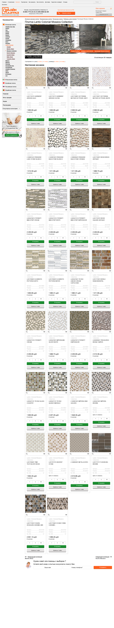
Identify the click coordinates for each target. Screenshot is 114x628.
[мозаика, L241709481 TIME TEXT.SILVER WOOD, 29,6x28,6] (35, 442)
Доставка (47, 2)
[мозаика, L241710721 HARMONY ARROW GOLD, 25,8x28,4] (35, 76)
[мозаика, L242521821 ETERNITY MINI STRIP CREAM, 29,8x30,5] (35, 198)
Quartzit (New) (10, 55)
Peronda (8, 64)
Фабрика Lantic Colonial (70, 19)
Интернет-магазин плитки (32, 19)
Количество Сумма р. (101, 10)
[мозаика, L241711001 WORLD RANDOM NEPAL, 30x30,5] (101, 259)
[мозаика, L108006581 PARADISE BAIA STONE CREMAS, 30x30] (79, 137)
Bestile (7, 33)
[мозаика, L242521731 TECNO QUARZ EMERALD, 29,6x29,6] (57, 381)
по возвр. (45, 61)
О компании (11, 2)
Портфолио (24, 2)
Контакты (4, 4)
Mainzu (7, 61)
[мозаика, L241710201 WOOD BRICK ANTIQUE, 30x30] (101, 137)
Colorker (8, 37)
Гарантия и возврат (56, 2)
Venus (7, 72)
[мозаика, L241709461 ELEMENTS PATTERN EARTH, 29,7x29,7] (35, 259)
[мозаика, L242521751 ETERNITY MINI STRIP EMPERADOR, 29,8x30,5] (79, 198)
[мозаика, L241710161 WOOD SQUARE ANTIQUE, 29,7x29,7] (101, 198)
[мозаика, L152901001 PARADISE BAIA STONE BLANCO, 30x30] (57, 137)
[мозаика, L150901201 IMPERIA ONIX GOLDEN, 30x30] (79, 381)
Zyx (6, 76)
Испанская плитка (10, 25)
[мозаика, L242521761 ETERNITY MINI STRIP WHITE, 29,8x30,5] (57, 198)
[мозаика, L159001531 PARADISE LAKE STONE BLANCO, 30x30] (35, 137)
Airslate (9, 47)
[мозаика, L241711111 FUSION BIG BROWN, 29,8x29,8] (101, 442)
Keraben (8, 43)
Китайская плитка (10, 83)
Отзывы (65, 2)
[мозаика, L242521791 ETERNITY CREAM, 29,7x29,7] (35, 320)
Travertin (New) (11, 59)
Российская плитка (10, 87)
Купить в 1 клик (35, 123)
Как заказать (32, 2)
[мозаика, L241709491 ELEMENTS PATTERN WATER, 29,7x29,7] (57, 259)
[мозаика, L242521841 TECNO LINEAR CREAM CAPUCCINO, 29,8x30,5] (79, 259)
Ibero (7, 42)
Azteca (7, 32)
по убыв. (39, 61)
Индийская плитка (10, 90)
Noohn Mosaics (11, 53)
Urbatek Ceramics (10, 69)
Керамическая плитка (46, 19)
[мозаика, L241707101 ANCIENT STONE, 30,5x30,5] (57, 442)
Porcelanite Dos (10, 66)
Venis (7, 71)
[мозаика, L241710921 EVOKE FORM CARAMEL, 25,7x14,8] (57, 503)
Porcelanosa (9, 67)
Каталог (18, 2)
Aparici (7, 28)
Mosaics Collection (12, 51)
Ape (7, 30)
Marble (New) (10, 49)
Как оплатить (40, 2)
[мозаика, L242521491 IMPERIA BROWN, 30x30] (101, 381)
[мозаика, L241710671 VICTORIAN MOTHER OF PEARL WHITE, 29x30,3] (101, 76)
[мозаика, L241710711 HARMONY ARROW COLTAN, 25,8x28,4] (57, 76)
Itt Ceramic (8, 74)
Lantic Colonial (9, 45)
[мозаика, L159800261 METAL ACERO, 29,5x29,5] (79, 442)
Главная (4, 2)
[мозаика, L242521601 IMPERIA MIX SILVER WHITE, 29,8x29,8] (57, 320)
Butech (7, 35)
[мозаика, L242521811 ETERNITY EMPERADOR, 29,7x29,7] (79, 320)
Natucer (8, 62)
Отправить (102, 567)
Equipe (7, 38)
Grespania (8, 40)
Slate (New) (10, 57)
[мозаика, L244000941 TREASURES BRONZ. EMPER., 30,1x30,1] (101, 320)
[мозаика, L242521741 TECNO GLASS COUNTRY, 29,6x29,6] (35, 381)
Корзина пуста (104, 14)
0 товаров (103, 11)
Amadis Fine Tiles (10, 27)
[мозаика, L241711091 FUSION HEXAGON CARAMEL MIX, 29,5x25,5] (35, 503)
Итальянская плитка (11, 80)
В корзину (35, 120)
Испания (77, 51)
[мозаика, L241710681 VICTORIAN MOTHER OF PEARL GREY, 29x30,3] (79, 76)
